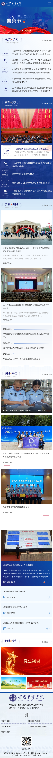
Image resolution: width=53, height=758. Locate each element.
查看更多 (45, 40)
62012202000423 (42, 753)
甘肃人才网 (5, 732)
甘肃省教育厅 (6, 727)
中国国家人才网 (34, 721)
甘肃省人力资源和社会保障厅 (39, 727)
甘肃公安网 (5, 721)
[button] (44, 582)
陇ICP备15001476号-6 (19, 753)
